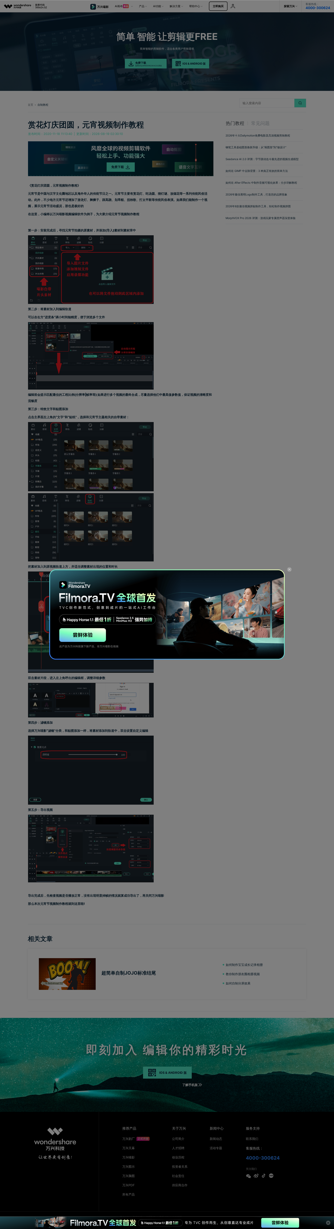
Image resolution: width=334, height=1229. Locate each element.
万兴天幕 (128, 1148)
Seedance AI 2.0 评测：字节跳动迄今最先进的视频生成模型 (262, 159)
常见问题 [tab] (260, 123)
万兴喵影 (128, 1157)
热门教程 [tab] (235, 123)
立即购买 (218, 6)
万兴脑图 (128, 1176)
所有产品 (128, 1194)
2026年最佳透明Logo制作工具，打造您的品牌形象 (256, 194)
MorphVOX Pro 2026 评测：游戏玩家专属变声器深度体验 (261, 218)
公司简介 (178, 1139)
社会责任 (178, 1176)
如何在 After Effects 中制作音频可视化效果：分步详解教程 (261, 182)
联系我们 (252, 1139)
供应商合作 (179, 1185)
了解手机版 (190, 1085)
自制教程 (42, 104)
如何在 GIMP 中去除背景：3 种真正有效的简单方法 (257, 170)
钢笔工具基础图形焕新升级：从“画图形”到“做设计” (256, 147)
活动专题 (216, 1148)
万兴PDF (128, 1185)
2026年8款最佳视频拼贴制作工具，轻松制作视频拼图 (258, 206)
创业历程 (178, 1157)
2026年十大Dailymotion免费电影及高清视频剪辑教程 (258, 135)
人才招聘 (178, 1148)
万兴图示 (128, 1166)
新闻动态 (216, 1139)
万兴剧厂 (129, 1139)
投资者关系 (179, 1166)
